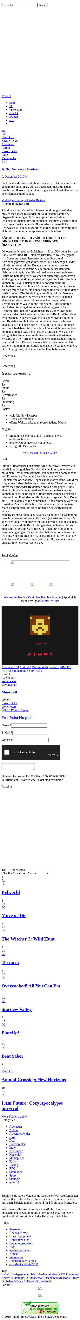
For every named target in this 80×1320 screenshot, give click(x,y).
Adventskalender (19, 1133)
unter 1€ (14, 1182)
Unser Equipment (20, 1236)
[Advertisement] (40, 54)
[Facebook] (34, 655)
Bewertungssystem (20, 1243)
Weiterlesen (9, 681)
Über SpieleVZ (18, 1232)
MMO (65, 667)
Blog (12, 1137)
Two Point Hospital (17, 718)
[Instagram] (40, 655)
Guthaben (34, 1277)
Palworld (11, 892)
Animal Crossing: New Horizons (34, 1079)
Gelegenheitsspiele (26, 1274)
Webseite (7, 739)
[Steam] (29, 655)
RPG (6, 670)
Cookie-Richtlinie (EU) (23, 1264)
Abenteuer (10, 667)
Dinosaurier (40, 667)
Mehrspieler (16, 1158)
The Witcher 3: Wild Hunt (28, 938)
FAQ (12, 1246)
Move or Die (14, 915)
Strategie (14, 1179)
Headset (45, 1281)
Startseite (14, 1229)
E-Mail (7, 732)
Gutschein (50, 1277)
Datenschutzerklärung (22, 1260)
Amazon (64, 1277)
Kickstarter (16, 1151)
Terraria (10, 962)
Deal (12, 1140)
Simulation (20, 670)
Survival (35, 670)
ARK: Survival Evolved (21, 169)
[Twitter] (51, 655)
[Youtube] (45, 655)
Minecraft (9, 692)
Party (12, 1161)
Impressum (16, 1257)
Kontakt (14, 1253)
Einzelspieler (9, 703)
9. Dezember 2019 (13, 176)
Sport (12, 1175)
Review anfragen (19, 1250)
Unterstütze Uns (19, 1239)
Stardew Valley (17, 1009)
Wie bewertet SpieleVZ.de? (40, 452)
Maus (22, 1281)
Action (25, 667)
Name (6, 725)
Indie (54, 667)
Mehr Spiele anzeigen (15, 1116)
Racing (13, 1165)
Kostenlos (15, 1154)
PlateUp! (10, 1032)
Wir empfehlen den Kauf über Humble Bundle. (32, 597)
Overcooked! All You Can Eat (31, 985)
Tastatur (33, 1281)
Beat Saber (12, 1056)
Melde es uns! (50, 601)
